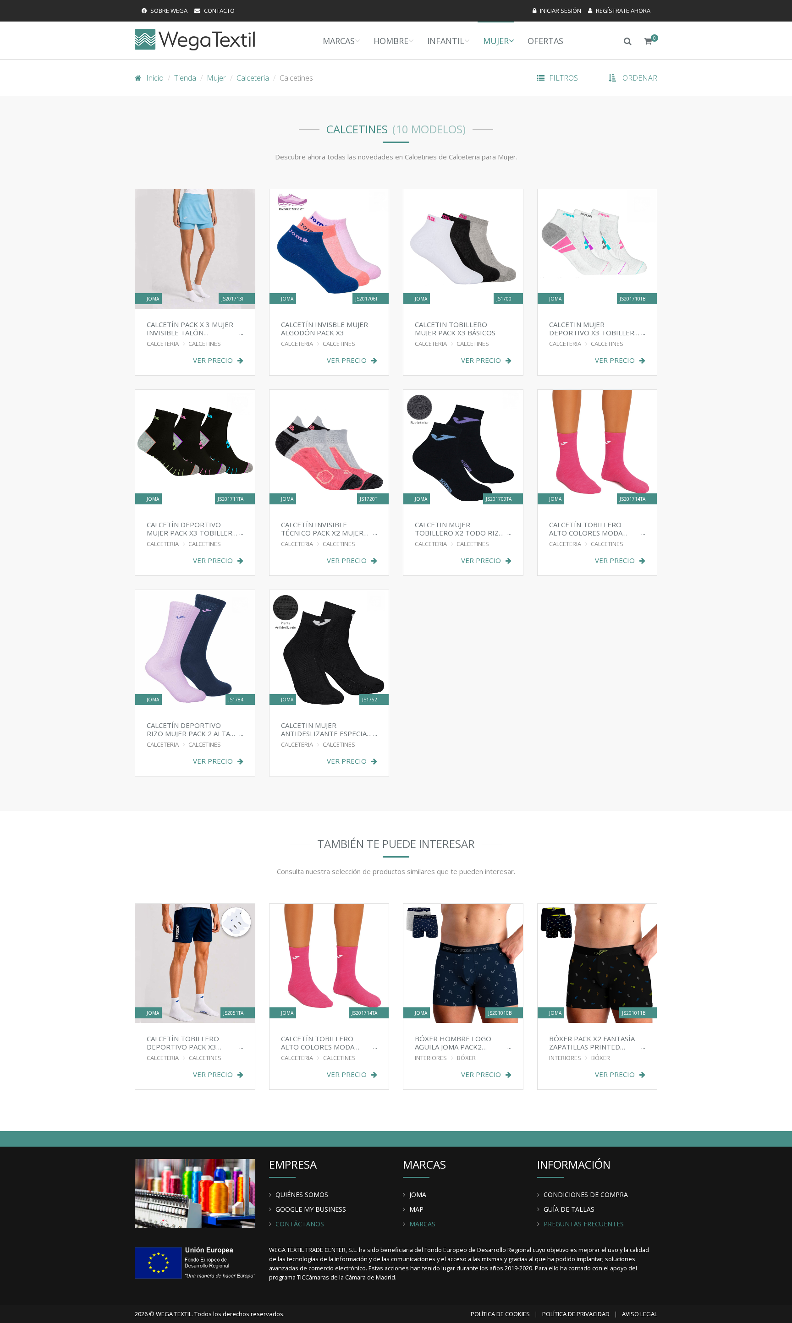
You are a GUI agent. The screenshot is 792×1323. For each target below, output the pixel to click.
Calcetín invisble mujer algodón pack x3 (324, 328)
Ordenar (639, 78)
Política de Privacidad (576, 1314)
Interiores (431, 1058)
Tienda (185, 78)
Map (416, 1209)
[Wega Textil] (195, 39)
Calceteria (252, 78)
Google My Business (310, 1209)
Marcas (339, 40)
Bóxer (466, 1058)
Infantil (445, 40)
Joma (417, 1194)
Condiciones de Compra (586, 1194)
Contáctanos (299, 1223)
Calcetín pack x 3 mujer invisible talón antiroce (190, 328)
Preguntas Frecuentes (584, 1223)
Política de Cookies (500, 1314)
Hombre (391, 40)
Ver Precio (213, 360)
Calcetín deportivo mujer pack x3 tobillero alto (192, 528)
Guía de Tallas (569, 1209)
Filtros (563, 78)
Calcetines (204, 343)
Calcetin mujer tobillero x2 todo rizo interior (459, 528)
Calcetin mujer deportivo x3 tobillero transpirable (594, 328)
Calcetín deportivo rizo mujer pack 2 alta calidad (188, 729)
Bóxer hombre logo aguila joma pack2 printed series (453, 1042)
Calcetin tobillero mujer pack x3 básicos (455, 328)
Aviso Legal (639, 1314)
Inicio (155, 78)
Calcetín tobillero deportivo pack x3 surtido (183, 1042)
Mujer (496, 40)
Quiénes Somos (301, 1194)
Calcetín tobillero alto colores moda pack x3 (585, 528)
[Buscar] (627, 40)
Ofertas (545, 40)
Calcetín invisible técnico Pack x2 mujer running (322, 528)
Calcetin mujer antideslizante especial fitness (325, 729)
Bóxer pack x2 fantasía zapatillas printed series (592, 1042)
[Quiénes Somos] (195, 1192)
